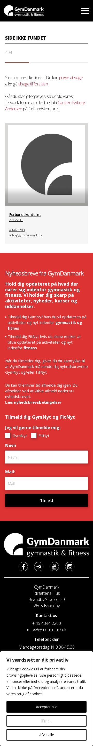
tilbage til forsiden (33, 84)
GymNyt (19, 435)
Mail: (11, 472)
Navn (12, 445)
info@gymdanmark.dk (25, 235)
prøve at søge (71, 78)
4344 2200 (17, 230)
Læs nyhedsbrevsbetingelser (33, 402)
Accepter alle (46, 706)
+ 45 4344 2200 (46, 623)
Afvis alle (46, 734)
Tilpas (46, 720)
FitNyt (43, 435)
